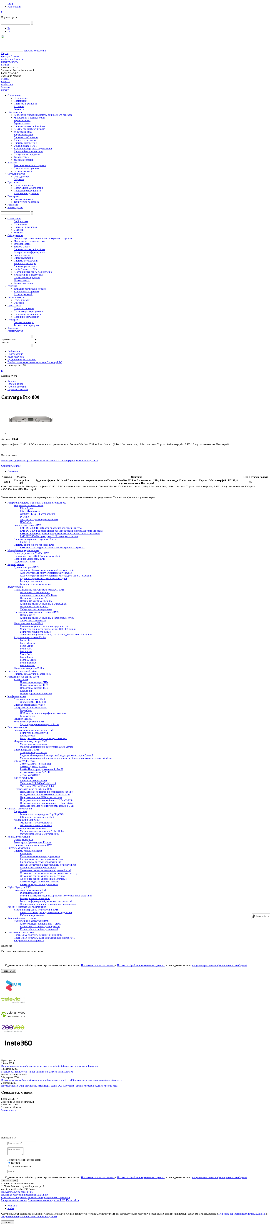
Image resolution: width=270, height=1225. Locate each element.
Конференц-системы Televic (28, 505)
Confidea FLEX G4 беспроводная (37, 514)
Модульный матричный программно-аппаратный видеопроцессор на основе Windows (66, 758)
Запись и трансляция (25, 140)
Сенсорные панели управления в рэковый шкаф (45, 870)
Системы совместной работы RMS (32, 674)
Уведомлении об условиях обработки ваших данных (29, 1216)
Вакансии (19, 106)
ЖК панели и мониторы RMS (36, 825)
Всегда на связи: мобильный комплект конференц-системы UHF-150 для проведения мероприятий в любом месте (62, 1080)
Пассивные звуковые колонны (36, 601)
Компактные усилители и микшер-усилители (44, 626)
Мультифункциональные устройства (39, 724)
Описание (13, 471)
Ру (9, 28)
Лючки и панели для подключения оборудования (46, 912)
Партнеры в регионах (25, 103)
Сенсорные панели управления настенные (42, 876)
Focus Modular (27, 643)
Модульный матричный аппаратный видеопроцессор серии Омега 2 (56, 755)
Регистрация (14, 6)
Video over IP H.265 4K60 (33, 780)
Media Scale (26, 654)
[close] (268, 916)
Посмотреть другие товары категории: (22, 460)
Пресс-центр (14, 182)
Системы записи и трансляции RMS (33, 845)
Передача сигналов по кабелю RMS (33, 789)
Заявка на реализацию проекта (30, 165)
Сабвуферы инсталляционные (36, 609)
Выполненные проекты (26, 168)
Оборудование (15, 112)
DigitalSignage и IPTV (31, 892)
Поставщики (20, 100)
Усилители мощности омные (35, 631)
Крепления (26, 690)
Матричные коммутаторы (33, 744)
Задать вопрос (8, 1110)
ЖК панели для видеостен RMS (37, 817)
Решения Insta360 (23, 718)
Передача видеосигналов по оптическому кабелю (46, 791)
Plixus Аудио (26, 508)
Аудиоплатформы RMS (26, 567)
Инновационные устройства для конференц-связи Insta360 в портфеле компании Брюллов (49, 1066)
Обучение (19, 179)
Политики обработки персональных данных (141, 965)
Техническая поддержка (26, 202)
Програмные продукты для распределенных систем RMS (44, 937)
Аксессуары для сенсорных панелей (39, 881)
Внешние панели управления (35, 584)
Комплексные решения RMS (29, 721)
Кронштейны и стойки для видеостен (40, 926)
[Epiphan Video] (13, 1020)
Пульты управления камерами (36, 693)
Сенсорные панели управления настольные (43, 878)
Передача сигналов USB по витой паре (41, 797)
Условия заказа (22, 157)
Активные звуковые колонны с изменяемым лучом (47, 617)
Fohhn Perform (27, 665)
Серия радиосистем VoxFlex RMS (32, 553)
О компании (14, 95)
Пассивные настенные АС (34, 598)
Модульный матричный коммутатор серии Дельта (46, 747)
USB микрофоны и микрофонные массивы (43, 713)
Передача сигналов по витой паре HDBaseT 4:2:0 (46, 800)
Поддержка (14, 196)
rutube (11, 1208)
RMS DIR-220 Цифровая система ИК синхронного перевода (52, 547)
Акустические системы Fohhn (30, 637)
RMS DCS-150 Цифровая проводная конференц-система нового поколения (60, 533)
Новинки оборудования (26, 193)
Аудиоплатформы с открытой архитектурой (43, 578)
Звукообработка (22, 120)
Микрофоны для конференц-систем (39, 519)
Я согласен (7, 1222)
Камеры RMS (21, 679)
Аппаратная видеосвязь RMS (29, 699)
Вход (10, 3)
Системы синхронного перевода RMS (34, 544)
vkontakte (12, 1205)
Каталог (12, 381)
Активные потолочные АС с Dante (38, 595)
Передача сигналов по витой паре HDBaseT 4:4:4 (46, 803)
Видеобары (26, 710)
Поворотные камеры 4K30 (34, 685)
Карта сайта (72, 1200)
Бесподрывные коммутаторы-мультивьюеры (43, 738)
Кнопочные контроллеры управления (40, 856)
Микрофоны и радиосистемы (29, 117)
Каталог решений (23, 171)
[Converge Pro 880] (31, 433)
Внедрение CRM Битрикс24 (29, 940)
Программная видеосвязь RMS (30, 707)
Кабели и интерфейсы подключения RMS (36, 909)
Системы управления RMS (28, 850)
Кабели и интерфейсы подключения (33, 148)
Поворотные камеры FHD (34, 682)
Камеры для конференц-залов (29, 129)
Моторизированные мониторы (30, 828)
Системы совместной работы (29, 126)
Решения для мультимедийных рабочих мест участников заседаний (56, 895)
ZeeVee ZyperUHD (30, 775)
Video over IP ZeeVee (24, 761)
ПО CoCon (26, 522)
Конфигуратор (15, 207)
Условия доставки (23, 159)
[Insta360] (17, 1049)
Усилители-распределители (34, 732)
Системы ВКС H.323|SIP (33, 702)
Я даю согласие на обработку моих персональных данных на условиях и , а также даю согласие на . (126, 965)
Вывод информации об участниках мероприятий (46, 901)
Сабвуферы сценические (33, 620)
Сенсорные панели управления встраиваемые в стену (49, 873)
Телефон (15, 1163)
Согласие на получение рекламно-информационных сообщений (35, 1197)
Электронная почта (21, 1166)
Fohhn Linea (26, 657)
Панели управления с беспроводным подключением (48, 864)
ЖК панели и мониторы (27, 819)
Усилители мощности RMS (28, 623)
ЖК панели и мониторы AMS (36, 822)
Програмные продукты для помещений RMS (38, 935)
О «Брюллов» (21, 98)
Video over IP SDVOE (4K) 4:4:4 (37, 786)
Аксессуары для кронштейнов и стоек (40, 923)
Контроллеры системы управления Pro (40, 862)
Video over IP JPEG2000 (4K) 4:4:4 (38, 783)
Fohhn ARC (26, 648)
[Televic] (13, 1006)
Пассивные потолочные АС (35, 592)
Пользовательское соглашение (17, 1192)
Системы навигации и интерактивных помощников (48, 904)
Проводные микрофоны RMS (29, 558)
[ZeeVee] (13, 1034)
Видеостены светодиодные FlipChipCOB (42, 814)
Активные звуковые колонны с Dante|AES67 (44, 603)
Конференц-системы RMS (28, 525)
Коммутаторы (27, 735)
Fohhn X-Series (28, 659)
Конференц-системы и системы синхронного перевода (43, 115)
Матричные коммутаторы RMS (30, 741)
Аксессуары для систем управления (39, 884)
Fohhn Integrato (28, 662)
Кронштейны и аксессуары (28, 151)
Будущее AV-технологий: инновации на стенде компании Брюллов (37, 1071)
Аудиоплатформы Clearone (22, 359)
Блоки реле (26, 853)
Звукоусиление (22, 123)
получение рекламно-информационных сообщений (219, 965)
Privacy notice (261, 916)
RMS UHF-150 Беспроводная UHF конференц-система (49, 536)
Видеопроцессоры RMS (26, 749)
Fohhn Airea (26, 651)
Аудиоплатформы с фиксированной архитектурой (47, 570)
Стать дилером (22, 176)
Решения (12, 162)
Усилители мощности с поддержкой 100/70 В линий (48, 629)
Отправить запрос (10, 466)
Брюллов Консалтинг (34, 50)
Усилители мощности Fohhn (29, 668)
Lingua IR (25, 542)
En (9, 31)
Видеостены (20, 811)
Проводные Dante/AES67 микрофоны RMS (37, 556)
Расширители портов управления (38, 867)
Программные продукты (27, 154)
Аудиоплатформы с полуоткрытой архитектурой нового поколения (56, 575)
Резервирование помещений (35, 898)
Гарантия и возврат (24, 199)
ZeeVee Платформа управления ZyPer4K (41, 769)
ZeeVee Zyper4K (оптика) (33, 766)
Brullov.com (14, 351)
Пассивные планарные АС (34, 606)
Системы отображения (26, 137)
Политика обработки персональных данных (24, 1194)
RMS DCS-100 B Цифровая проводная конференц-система (51, 528)
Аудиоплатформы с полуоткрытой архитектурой (46, 572)
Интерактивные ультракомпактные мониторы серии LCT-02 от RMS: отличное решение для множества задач (59, 1085)
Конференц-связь (23, 131)
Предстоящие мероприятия (28, 187)
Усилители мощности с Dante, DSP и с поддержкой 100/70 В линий (56, 634)
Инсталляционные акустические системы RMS (39, 589)
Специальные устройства (33, 752)
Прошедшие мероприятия (27, 190)
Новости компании (24, 185)
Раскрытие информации (14, 1200)
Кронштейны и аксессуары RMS (31, 921)
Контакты (19, 109)
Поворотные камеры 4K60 (34, 688)
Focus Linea (26, 640)
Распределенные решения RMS (30, 890)
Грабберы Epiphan (23, 839)
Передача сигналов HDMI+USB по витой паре (45, 794)
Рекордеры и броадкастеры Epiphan (32, 842)
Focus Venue (26, 645)
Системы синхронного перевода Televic (35, 539)
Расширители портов (31, 581)
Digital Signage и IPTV (25, 145)
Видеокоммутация (23, 134)
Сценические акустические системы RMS (36, 612)
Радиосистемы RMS (24, 561)
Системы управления (25, 143)
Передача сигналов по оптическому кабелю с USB (47, 805)
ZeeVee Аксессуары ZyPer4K (35, 772)
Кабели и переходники (32, 915)
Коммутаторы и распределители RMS (34, 730)
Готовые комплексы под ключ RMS (46, 1200)
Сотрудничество (16, 173)
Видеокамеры (27, 716)
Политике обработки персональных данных (241, 1213)
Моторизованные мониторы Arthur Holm (42, 831)
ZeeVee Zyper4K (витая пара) (35, 763)
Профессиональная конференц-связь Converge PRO (35, 362)
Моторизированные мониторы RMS (39, 834)
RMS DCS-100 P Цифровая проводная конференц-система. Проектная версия (61, 530)
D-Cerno (24, 516)
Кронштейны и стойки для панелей (39, 929)
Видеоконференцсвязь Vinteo (29, 704)
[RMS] (13, 991)
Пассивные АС (28, 615)
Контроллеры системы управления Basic (41, 859)
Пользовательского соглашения (98, 965)
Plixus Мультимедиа (30, 511)
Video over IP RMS (23, 777)
